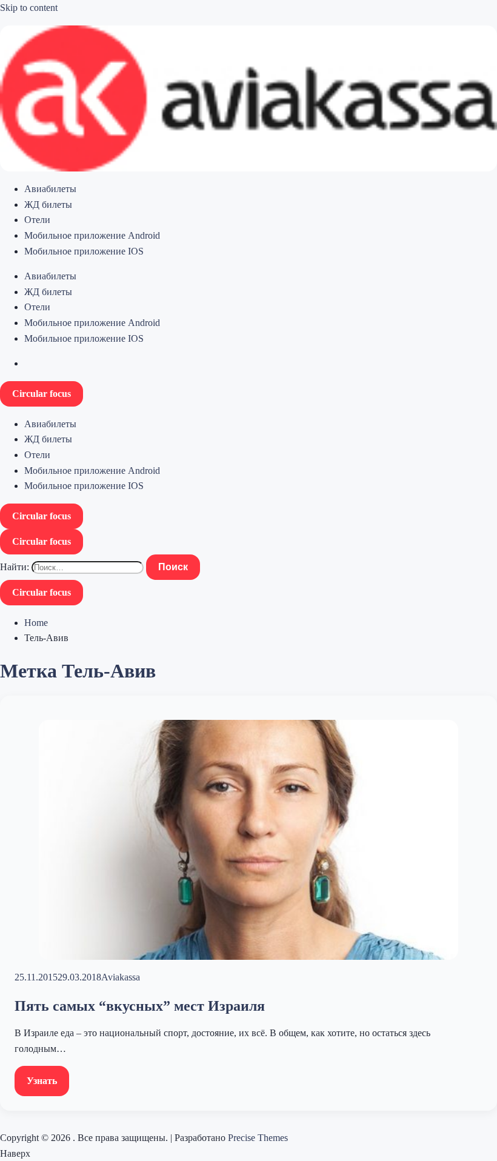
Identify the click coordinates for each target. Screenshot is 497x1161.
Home (36, 622)
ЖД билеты (48, 204)
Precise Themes (258, 1138)
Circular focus (41, 393)
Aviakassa (120, 977)
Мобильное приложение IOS (84, 251)
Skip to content (29, 7)
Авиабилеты (50, 189)
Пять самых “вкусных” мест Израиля (140, 1006)
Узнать (42, 1081)
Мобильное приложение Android (92, 235)
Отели (37, 220)
